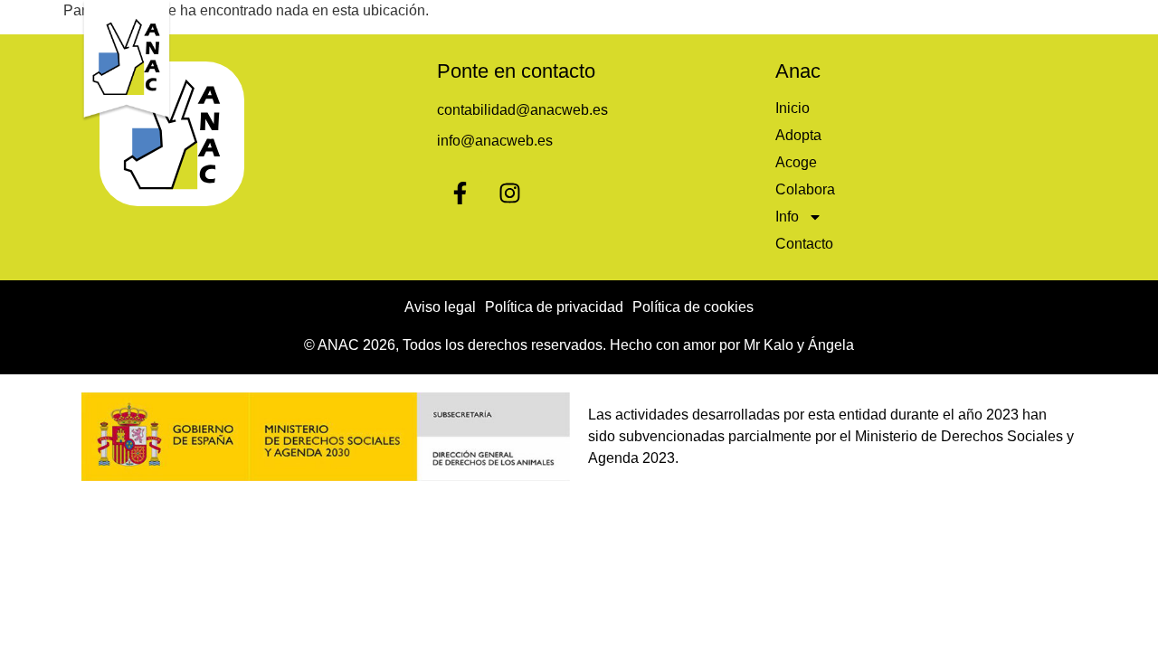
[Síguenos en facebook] (459, 192)
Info (929, 20)
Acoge (764, 20)
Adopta (684, 20)
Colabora (851, 20)
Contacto (1029, 20)
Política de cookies (693, 307)
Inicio (608, 20)
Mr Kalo (768, 345)
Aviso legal (440, 307)
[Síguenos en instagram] (509, 192)
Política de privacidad (554, 307)
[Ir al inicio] (126, 61)
